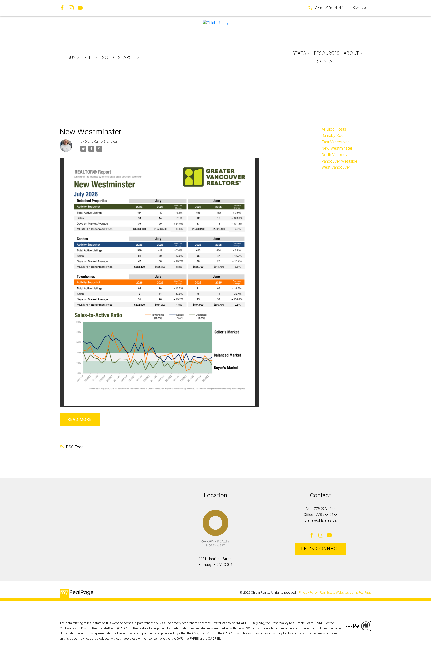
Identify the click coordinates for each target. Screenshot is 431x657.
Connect (359, 7)
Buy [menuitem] (71, 58)
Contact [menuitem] (327, 62)
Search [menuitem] (127, 58)
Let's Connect (320, 549)
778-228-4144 (329, 7)
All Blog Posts (334, 129)
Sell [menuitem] (89, 58)
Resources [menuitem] (326, 53)
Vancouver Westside (339, 161)
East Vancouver (335, 142)
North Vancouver (336, 155)
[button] (326, 7)
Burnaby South (334, 136)
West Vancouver (336, 167)
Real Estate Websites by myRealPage (345, 592)
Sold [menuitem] (108, 58)
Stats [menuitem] (299, 53)
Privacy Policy (308, 592)
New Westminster (337, 148)
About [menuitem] (351, 53)
